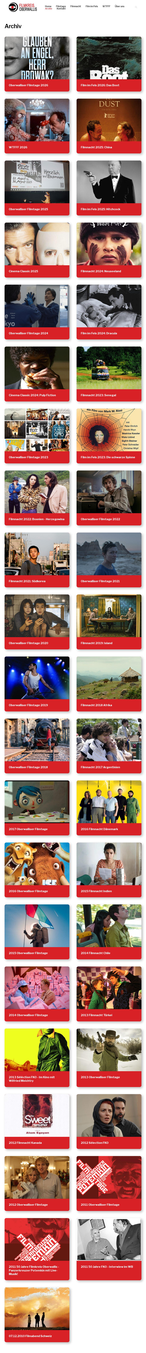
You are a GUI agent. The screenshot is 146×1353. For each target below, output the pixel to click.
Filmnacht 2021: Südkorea (27, 581)
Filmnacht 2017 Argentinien (100, 767)
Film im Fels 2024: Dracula (99, 333)
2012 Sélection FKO (95, 1143)
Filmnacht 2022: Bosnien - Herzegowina (36, 519)
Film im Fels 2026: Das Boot (100, 85)
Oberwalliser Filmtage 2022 (100, 519)
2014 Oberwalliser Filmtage (28, 1015)
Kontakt (61, 9)
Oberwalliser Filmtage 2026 (28, 85)
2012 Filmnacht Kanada (25, 1143)
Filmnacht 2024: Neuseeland (101, 271)
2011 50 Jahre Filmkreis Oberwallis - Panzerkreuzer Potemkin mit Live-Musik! (34, 1270)
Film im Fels (92, 6)
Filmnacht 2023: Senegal (98, 395)
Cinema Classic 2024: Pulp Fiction (32, 395)
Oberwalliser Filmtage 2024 (28, 333)
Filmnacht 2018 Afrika (96, 705)
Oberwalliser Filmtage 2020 (28, 643)
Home (48, 6)
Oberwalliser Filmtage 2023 (28, 457)
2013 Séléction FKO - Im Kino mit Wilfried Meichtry (32, 1079)
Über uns (119, 6)
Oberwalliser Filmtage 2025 (28, 209)
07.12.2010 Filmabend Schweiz (30, 1336)
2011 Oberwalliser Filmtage (100, 1204)
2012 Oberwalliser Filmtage (28, 1204)
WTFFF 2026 (18, 147)
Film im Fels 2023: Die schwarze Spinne (108, 457)
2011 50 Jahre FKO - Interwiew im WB (107, 1266)
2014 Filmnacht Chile (95, 953)
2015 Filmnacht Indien (96, 891)
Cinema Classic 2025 (23, 271)
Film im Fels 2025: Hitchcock (100, 209)
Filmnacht (75, 6)
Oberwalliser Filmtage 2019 (28, 705)
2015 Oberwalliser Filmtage (28, 953)
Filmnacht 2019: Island (96, 643)
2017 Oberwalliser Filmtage (28, 829)
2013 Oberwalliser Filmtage (100, 1077)
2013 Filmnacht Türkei (96, 1015)
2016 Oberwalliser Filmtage (28, 891)
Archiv (48, 9)
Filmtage (61, 6)
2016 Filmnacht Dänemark (99, 829)
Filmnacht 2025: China (96, 147)
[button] (136, 7)
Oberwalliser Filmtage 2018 (28, 767)
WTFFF (106, 6)
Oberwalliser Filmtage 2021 (100, 581)
